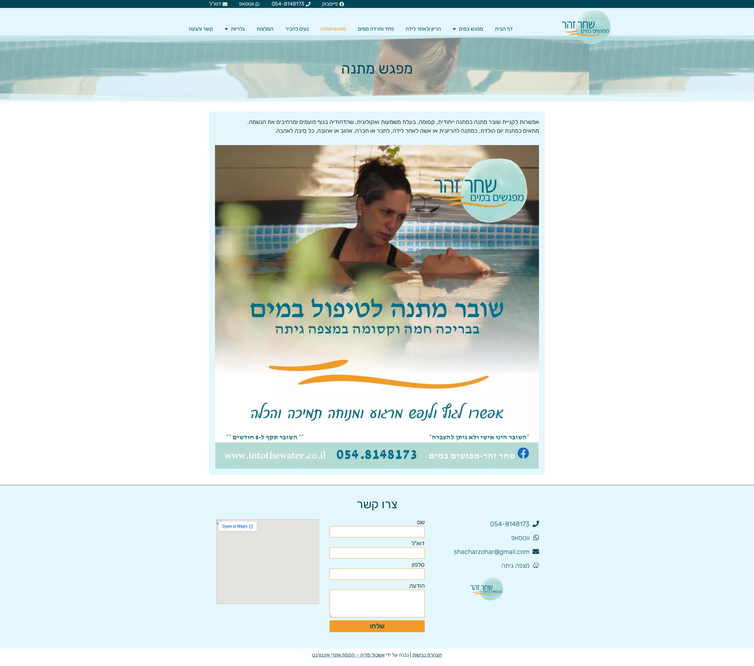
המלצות (265, 29)
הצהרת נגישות (427, 655)
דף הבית (504, 29)
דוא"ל (418, 543)
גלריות (238, 29)
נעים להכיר (297, 29)
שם (421, 522)
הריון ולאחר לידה (423, 29)
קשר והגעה (201, 29)
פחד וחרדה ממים (376, 29)
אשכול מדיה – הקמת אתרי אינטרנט (348, 655)
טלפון (418, 565)
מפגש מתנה (333, 29)
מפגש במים (471, 29)
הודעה (417, 586)
